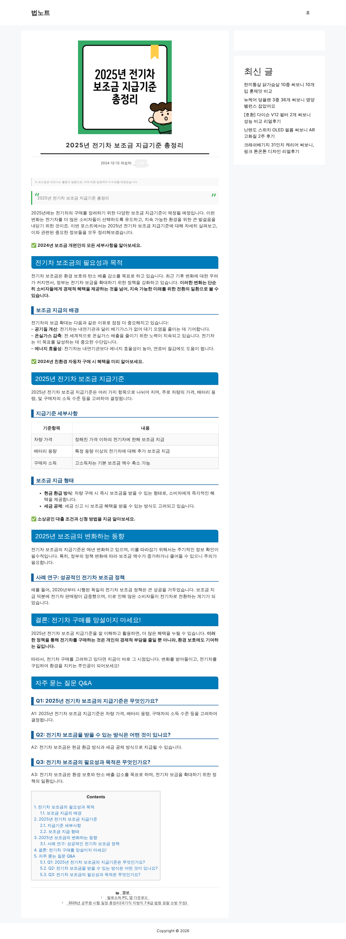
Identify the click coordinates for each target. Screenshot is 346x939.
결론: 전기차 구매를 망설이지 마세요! (70, 849)
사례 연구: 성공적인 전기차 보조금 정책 (80, 843)
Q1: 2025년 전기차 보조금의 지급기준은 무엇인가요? (92, 862)
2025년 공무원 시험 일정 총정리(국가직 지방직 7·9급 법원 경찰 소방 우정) (127, 903)
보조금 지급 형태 (59, 831)
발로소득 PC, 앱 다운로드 (127, 897)
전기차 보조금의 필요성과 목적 (64, 806)
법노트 (40, 12)
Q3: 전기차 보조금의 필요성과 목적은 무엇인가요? (90, 874)
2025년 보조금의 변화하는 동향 (65, 837)
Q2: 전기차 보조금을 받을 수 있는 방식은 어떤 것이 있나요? (99, 868)
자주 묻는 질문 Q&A (54, 856)
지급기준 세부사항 (60, 825)
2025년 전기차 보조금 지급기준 (65, 819)
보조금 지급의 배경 (61, 812)
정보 (125, 892)
